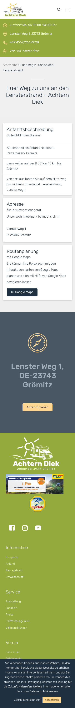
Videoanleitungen (16, 628)
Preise (9, 614)
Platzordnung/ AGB (17, 621)
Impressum (12, 652)
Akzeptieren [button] (52, 699)
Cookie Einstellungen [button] (27, 699)
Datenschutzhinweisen (43, 691)
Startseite (10, 65)
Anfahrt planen (37, 407)
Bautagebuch (14, 570)
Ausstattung (13, 601)
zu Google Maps (22, 292)
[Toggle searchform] (58, 9)
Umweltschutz (14, 577)
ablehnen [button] (9, 682)
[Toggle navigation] (67, 9)
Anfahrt (10, 563)
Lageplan (11, 608)
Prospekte (12, 557)
